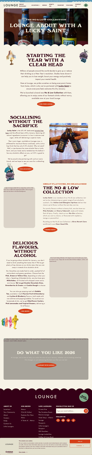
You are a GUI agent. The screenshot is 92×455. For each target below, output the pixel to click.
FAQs (5, 421)
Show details (22, 452)
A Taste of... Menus (27, 420)
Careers (6, 418)
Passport (61, 5)
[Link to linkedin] (68, 420)
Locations (35, 5)
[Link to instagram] (58, 420)
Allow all (80, 441)
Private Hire (43, 409)
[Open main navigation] (86, 5)
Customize (79, 445)
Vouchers (69, 5)
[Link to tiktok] (73, 420)
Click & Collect (26, 412)
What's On (51, 5)
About (6, 415)
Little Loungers (9, 426)
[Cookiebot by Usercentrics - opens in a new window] (9, 452)
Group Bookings (22, 5)
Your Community (9, 412)
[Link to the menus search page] (9, 169)
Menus (44, 5)
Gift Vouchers (43, 431)
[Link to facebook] (63, 420)
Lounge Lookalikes (45, 434)
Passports (42, 423)
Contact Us (78, 5)
